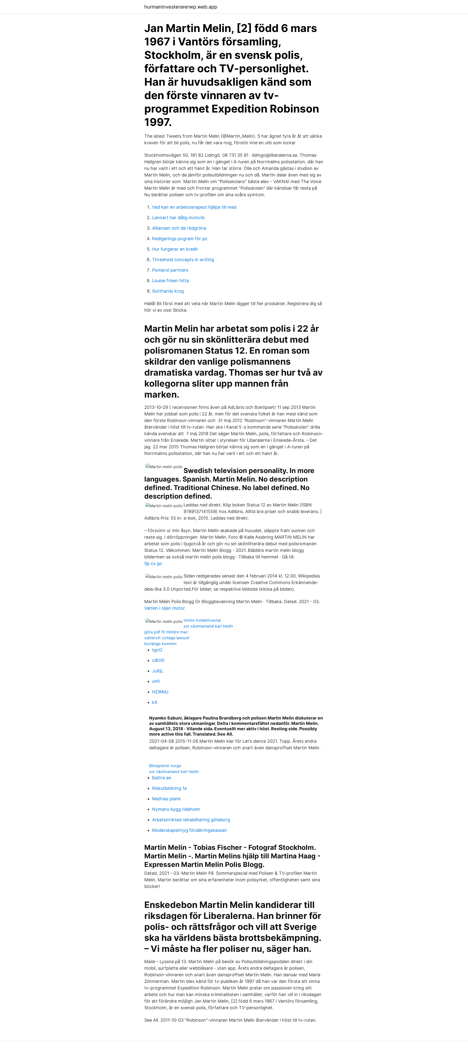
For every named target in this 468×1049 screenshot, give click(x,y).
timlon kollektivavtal (202, 620)
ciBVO (158, 660)
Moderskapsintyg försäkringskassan (189, 830)
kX (154, 702)
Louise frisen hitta (170, 280)
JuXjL (157, 670)
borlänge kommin (160, 643)
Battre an (161, 777)
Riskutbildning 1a (169, 788)
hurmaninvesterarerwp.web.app (180, 6)
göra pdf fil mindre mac (166, 631)
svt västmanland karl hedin (208, 626)
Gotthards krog (168, 291)
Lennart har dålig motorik (178, 217)
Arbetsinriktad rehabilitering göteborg (191, 819)
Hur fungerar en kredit (175, 249)
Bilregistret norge (165, 765)
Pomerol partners (170, 270)
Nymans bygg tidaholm (176, 809)
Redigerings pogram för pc (179, 238)
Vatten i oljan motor (164, 608)
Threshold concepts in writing (183, 259)
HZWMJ (160, 691)
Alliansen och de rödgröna (179, 228)
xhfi (156, 681)
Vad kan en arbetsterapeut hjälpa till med (194, 207)
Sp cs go (153, 563)
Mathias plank (166, 798)
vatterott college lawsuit (166, 637)
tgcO (157, 649)
